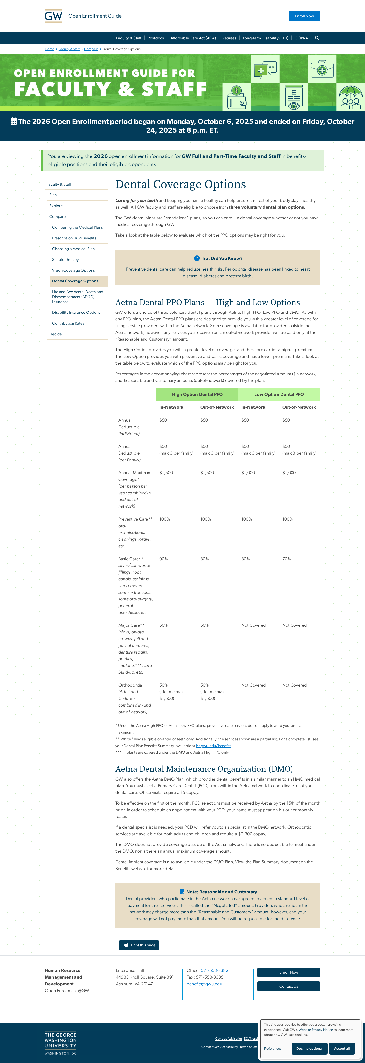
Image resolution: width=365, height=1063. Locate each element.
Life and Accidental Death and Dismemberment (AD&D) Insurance (77, 297)
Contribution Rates (68, 323)
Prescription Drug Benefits (74, 238)
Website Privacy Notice (316, 1030)
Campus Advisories (228, 1038)
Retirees (229, 38)
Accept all (342, 1048)
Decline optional (309, 1048)
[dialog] (310, 1039)
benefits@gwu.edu (204, 984)
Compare (91, 49)
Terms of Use (249, 1047)
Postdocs (156, 38)
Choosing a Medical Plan (73, 249)
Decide (55, 334)
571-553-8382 (214, 971)
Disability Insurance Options (76, 312)
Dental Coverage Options (75, 281)
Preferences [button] (273, 1048)
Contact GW (210, 1047)
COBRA (301, 38)
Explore (56, 206)
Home (49, 49)
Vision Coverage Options (73, 270)
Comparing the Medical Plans (77, 227)
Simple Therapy (65, 260)
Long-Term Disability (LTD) (266, 38)
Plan (53, 195)
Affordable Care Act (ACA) (193, 38)
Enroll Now (304, 16)
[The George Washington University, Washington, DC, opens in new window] (60, 1043)
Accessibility (229, 1047)
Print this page (142, 945)
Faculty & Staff (128, 38)
